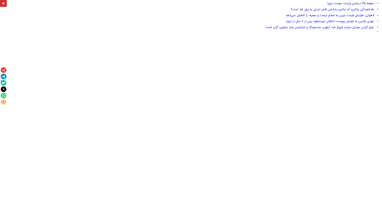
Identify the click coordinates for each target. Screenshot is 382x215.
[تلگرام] (3, 76)
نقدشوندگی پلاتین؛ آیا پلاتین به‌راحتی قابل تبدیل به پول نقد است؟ (332, 9)
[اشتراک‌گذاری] (3, 70)
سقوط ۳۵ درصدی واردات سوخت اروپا (350, 3)
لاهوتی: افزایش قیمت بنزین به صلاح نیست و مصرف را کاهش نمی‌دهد (330, 15)
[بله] (3, 83)
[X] (3, 89)
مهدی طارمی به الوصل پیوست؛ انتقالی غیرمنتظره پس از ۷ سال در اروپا (330, 21)
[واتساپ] (3, 95)
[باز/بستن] (3, 102)
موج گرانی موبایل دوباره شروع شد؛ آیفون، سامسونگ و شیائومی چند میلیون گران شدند (320, 27)
